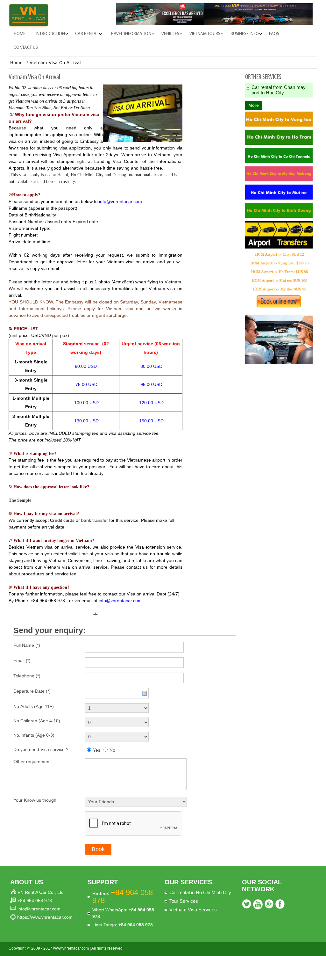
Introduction (50, 34)
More (253, 105)
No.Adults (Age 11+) (33, 706)
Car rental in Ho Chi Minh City (200, 892)
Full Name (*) (26, 645)
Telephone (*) (26, 675)
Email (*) (22, 660)
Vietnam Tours (204, 34)
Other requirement (32, 761)
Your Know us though (34, 800)
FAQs (274, 34)
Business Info (244, 34)
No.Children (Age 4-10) (36, 720)
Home (19, 34)
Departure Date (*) (32, 691)
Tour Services (183, 901)
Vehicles (170, 34)
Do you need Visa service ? (40, 749)
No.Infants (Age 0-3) (33, 735)
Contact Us (26, 47)
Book (98, 849)
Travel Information (130, 34)
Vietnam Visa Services (193, 909)
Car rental (87, 34)
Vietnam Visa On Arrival (55, 62)
